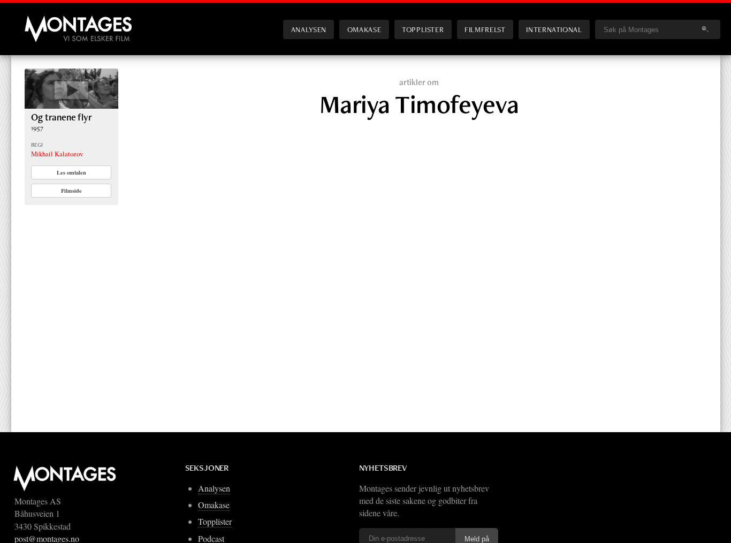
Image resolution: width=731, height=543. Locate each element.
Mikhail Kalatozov (57, 154)
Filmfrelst (485, 29)
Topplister (423, 29)
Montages (42, 21)
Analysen (308, 29)
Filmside (71, 190)
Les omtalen (71, 172)
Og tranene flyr (61, 117)
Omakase (364, 29)
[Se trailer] (71, 105)
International (554, 29)
